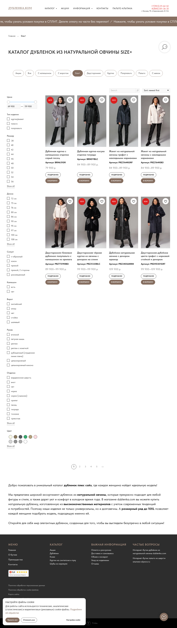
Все (29, 73)
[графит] (20, 437)
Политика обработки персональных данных (26, 585)
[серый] (15, 441)
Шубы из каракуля (58, 563)
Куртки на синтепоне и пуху (63, 560)
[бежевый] (10, 437)
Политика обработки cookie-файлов (23, 590)
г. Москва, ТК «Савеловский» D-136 (155, 11)
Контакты (102, 8)
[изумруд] (25, 437)
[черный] (25, 441)
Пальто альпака (122, 8)
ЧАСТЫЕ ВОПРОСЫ (146, 544)
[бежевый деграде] (15, 437)
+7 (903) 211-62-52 (160, 6)
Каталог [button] (50, 8)
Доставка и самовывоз (102, 553)
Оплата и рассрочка (101, 550)
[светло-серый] (10, 441)
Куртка (110, 73)
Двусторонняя (94, 73)
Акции (65, 8)
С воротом (63, 73)
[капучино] (30, 437)
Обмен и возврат (99, 556)
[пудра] (35, 437)
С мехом (156, 73)
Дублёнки (54, 553)
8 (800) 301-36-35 (160, 8)
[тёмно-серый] (20, 441)
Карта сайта (13, 594)
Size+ (77, 73)
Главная (11, 36)
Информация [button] (82, 8)
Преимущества (15, 559)
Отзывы (95, 563)
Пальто (141, 73)
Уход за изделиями (100, 560)
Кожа (52, 556)
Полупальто (126, 73)
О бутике (12, 554)
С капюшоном (44, 73)
